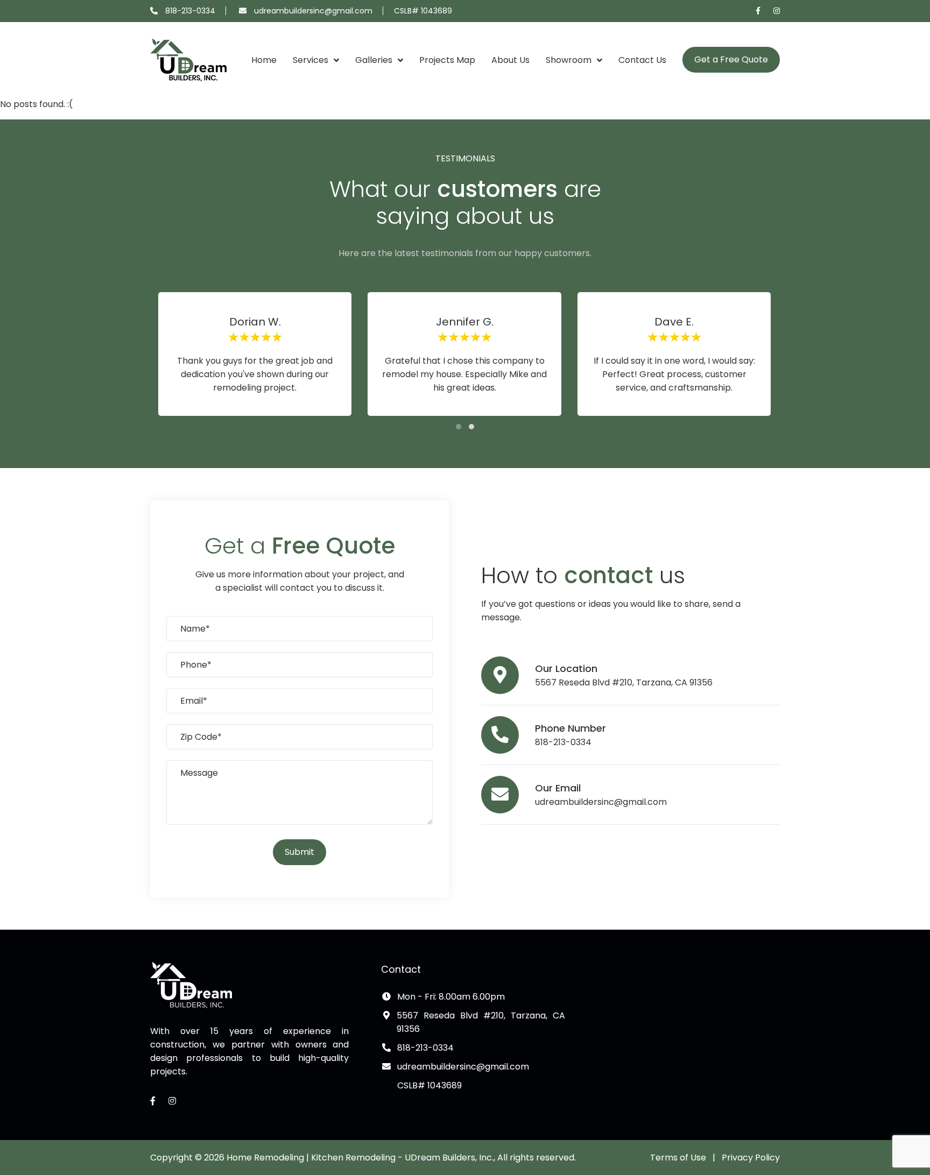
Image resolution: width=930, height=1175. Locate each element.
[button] (458, 426)
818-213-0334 (190, 10)
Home (264, 60)
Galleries (373, 60)
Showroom (568, 60)
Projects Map (447, 60)
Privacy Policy (751, 1157)
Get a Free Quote (731, 59)
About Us (510, 60)
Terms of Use (678, 1157)
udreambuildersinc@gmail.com (313, 10)
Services (310, 60)
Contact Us (642, 60)
